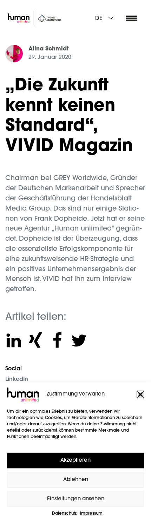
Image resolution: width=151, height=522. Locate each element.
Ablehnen (75, 479)
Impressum (91, 513)
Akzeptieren (75, 460)
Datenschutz (64, 513)
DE (98, 18)
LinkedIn (16, 379)
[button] (140, 394)
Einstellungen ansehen (75, 499)
